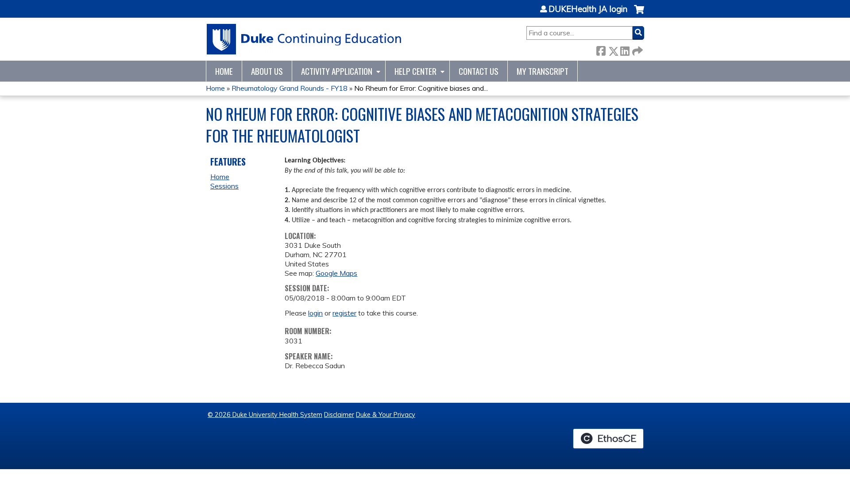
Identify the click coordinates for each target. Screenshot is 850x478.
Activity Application (336, 71)
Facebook (600, 49)
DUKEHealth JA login (588, 9)
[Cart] (639, 14)
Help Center (415, 71)
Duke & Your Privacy (385, 415)
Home (224, 71)
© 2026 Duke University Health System (265, 415)
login (315, 312)
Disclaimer (339, 415)
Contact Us (478, 71)
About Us (267, 71)
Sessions (224, 185)
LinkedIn (624, 49)
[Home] (304, 39)
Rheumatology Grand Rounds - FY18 (290, 88)
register (344, 312)
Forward (636, 49)
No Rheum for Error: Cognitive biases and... (421, 88)
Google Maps (336, 273)
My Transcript (542, 71)
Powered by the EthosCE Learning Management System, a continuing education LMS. (608, 438)
